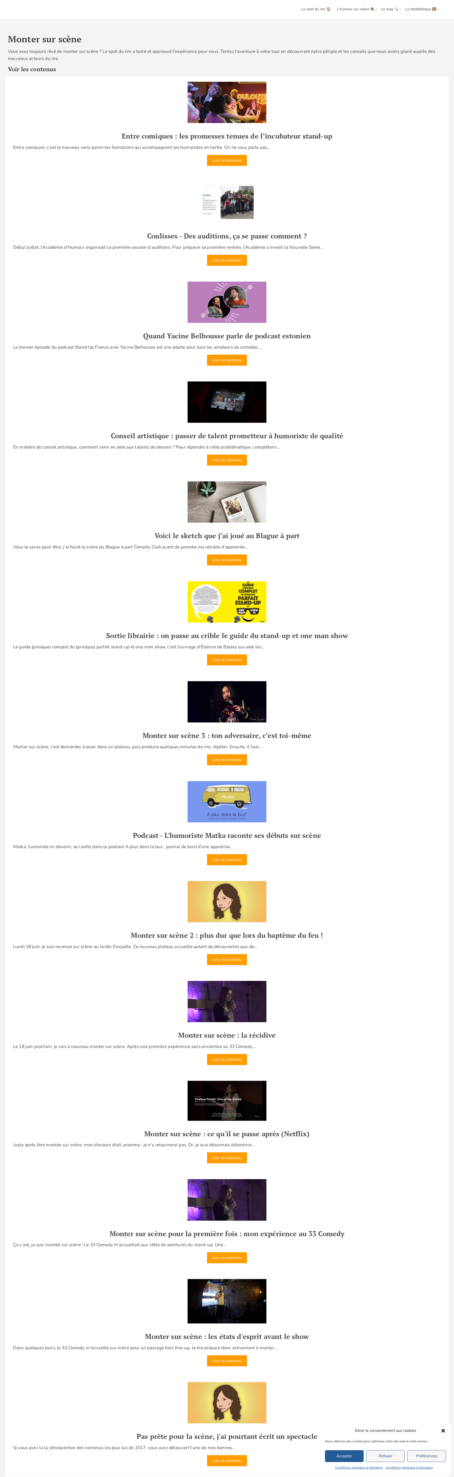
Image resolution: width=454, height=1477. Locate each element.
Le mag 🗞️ (390, 9)
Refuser (385, 1456)
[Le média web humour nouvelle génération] (20, 10)
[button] (443, 1430)
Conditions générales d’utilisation (359, 1467)
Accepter (344, 1456)
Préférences (426, 1456)
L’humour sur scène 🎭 (356, 9)
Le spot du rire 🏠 (316, 9)
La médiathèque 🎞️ (420, 9)
